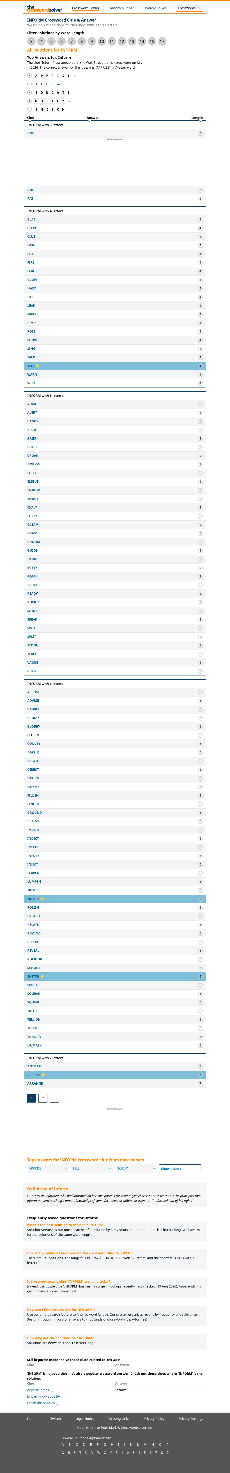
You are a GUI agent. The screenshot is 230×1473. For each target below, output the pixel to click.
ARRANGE (35, 1083)
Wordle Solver (155, 8)
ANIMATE (34, 1066)
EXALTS (33, 778)
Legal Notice (85, 1418)
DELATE (33, 761)
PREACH (33, 916)
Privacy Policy (154, 1418)
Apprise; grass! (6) (40, 1390)
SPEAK (32, 619)
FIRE (30, 262)
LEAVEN (33, 873)
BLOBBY (33, 726)
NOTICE (33, 890)
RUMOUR (34, 959)
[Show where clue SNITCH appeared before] (69, 109)
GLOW (32, 279)
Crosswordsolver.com (137, 1427)
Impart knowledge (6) (43, 1396)
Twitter (55, 1418)
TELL (31, 366)
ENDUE (32, 499)
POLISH (33, 907)
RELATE (33, 924)
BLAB (31, 219)
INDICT (33, 838)
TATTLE (32, 1011)
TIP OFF (33, 1028)
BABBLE (33, 709)
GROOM (33, 542)
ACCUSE (33, 692)
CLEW (31, 228)
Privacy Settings (191, 1418)
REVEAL (33, 950)
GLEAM (32, 524)
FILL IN (33, 795)
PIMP (31, 323)
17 (162, 41)
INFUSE (33, 855)
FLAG (31, 271)
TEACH (32, 654)
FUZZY (32, 516)
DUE (30, 190)
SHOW (32, 340)
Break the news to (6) (43, 1403)
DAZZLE (33, 752)
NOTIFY (33, 899)
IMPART (33, 830)
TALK (31, 357)
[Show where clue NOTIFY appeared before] (69, 101)
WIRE (31, 383)
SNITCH (33, 976)
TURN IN (34, 1036)
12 (121, 41)
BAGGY (32, 421)
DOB (30, 133)
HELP (31, 297)
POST (31, 331)
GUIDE (32, 550)
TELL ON (34, 1019)
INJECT (32, 864)
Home (31, 1418)
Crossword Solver (85, 8)
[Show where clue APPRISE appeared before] (74, 75)
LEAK (31, 305)
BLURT (32, 430)
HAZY (31, 288)
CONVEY (33, 743)
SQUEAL (33, 1002)
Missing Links (119, 1418)
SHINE (32, 611)
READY (32, 593)
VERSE (32, 671)
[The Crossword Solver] (44, 8)
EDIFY (31, 473)
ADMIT (32, 404)
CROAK (32, 455)
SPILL (31, 628)
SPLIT (31, 636)
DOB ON (33, 464)
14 (142, 41)
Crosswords (187, 8)
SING (31, 348)
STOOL (32, 645)
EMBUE (33, 481)
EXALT (32, 507)
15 (152, 41)
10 (101, 41)
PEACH (32, 576)
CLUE (31, 236)
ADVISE (33, 700)
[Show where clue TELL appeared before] (58, 84)
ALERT (32, 412)
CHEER (32, 447)
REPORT (33, 942)
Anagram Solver (122, 8)
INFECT (33, 847)
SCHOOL (33, 968)
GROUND (34, 812)
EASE (31, 245)
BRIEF (31, 438)
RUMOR (33, 602)
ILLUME (33, 821)
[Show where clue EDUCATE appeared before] (74, 92)
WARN (32, 374)
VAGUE (32, 662)
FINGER (33, 804)
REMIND (34, 933)
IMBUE (32, 559)
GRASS (32, 533)
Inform (120, 1390)
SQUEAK (33, 993)
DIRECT (33, 769)
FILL (30, 254)
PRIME (32, 585)
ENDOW (33, 490)
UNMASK (34, 1045)
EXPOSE (33, 787)
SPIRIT (32, 985)
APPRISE (34, 1075)
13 (132, 41)
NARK (31, 314)
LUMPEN (34, 881)
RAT (30, 198)
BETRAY (33, 718)
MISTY (32, 567)
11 (111, 41)
